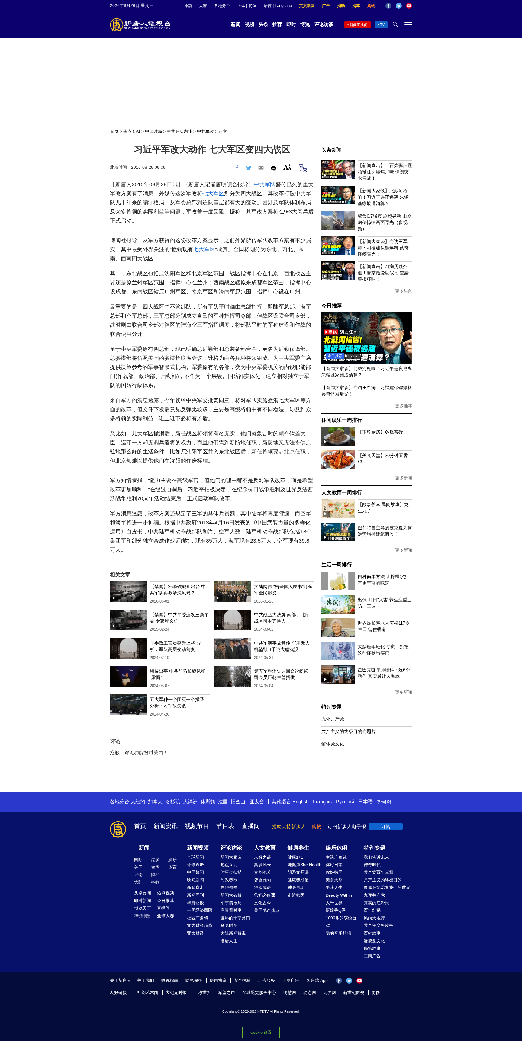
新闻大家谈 (231, 857)
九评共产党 (332, 718)
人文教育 (265, 848)
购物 (371, 5)
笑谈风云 (262, 864)
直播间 (251, 826)
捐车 (356, 5)
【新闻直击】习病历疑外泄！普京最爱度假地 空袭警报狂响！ (383, 273)
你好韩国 (334, 872)
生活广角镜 (336, 857)
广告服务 (266, 980)
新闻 (235, 24)
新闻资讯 (165, 826)
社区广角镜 (197, 917)
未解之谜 (262, 857)
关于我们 (145, 980)
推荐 (277, 24)
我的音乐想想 (338, 933)
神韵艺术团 (147, 992)
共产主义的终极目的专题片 (348, 731)
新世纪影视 (353, 992)
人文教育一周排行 (341, 492)
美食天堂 (334, 879)
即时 (291, 24)
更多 (376, 992)
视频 (249, 24)
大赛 (203, 5)
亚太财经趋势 (199, 925)
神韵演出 (142, 915)
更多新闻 (403, 478)
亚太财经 (195, 933)
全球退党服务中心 (259, 992)
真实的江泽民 (376, 902)
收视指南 (169, 980)
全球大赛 (165, 915)
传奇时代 (372, 864)
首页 (114, 131)
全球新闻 (195, 857)
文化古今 (262, 902)
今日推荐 (331, 306)
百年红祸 (372, 910)
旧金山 (238, 801)
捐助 (341, 5)
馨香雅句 (262, 879)
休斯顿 (208, 801)
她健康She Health (304, 864)
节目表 (225, 826)
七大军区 (213, 194)
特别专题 (331, 707)
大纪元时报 (176, 992)
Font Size (287, 167)
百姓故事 (372, 933)
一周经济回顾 (199, 910)
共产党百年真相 (378, 872)
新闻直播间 (359, 25)
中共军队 (265, 184)
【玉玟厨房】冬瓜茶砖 (380, 431)
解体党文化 (332, 743)
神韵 (188, 5)
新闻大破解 (231, 895)
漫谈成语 (262, 887)
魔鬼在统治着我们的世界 (387, 887)
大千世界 (334, 902)
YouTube (409, 6)
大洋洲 (190, 801)
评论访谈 (324, 24)
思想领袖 (229, 887)
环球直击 (195, 864)
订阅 (386, 826)
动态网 (309, 992)
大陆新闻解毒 (233, 933)
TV (382, 25)
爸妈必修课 (264, 895)
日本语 (365, 801)
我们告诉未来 (376, 857)
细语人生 (229, 940)
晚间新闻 (195, 879)
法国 (223, 801)
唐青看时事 (231, 910)
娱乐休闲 (336, 848)
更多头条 (403, 291)
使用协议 (218, 980)
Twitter (399, 6)
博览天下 (142, 908)
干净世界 (202, 992)
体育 (172, 867)
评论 (138, 874)
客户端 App (317, 980)
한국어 (384, 801)
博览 (305, 24)
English (300, 801)
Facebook (388, 6)
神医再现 (296, 887)
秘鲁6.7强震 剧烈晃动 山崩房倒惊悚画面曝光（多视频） (384, 222)
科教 (155, 882)
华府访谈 (195, 902)
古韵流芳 (262, 872)
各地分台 (222, 5)
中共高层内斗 (179, 131)
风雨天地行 (374, 917)
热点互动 (229, 864)
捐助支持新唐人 (289, 826)
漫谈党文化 (374, 940)
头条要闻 (142, 892)
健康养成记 (298, 879)
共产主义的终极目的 (383, 879)
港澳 (155, 859)
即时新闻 (142, 900)
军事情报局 (231, 902)
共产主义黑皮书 (378, 925)
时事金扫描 (231, 872)
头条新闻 (331, 150)
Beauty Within (339, 895)
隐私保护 (193, 980)
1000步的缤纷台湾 (341, 921)
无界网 (329, 992)
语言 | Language (278, 5)
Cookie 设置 (261, 1032)
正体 (241, 5)
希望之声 (226, 992)
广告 (326, 5)
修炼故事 (372, 948)
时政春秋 (229, 879)
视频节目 (197, 826)
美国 (138, 867)
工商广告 (372, 955)
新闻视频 (198, 848)
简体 (252, 5)
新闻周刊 (195, 895)
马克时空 (229, 925)
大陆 (138, 882)
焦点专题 (131, 131)
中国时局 (153, 131)
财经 (155, 874)
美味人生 (334, 887)
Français (322, 801)
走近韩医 (296, 895)
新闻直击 (195, 887)
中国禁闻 (195, 872)
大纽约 (137, 801)
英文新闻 (307, 5)
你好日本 (334, 864)
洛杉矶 (173, 801)
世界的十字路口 (235, 917)
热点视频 (165, 892)
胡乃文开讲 (298, 872)
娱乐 (172, 859)
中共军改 (205, 131)
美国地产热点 (266, 910)
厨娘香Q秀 (336, 910)
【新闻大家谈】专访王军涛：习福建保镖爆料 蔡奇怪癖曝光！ (383, 248)
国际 (138, 859)
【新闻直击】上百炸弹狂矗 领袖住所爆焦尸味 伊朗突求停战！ (385, 172)
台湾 (155, 867)
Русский (345, 801)
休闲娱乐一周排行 (341, 420)
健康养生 (298, 848)
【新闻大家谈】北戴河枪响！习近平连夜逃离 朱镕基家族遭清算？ (383, 197)
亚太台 (257, 801)
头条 (263, 24)
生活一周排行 (336, 565)
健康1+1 (295, 857)
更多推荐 (403, 405)
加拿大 (155, 801)
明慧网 (289, 992)
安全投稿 (242, 980)
